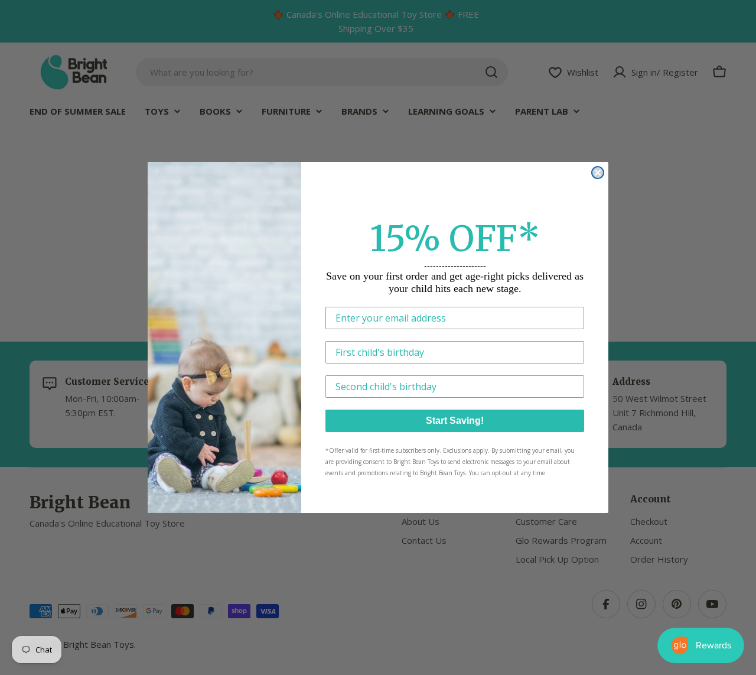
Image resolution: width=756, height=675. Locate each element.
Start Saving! (455, 421)
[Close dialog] (598, 173)
